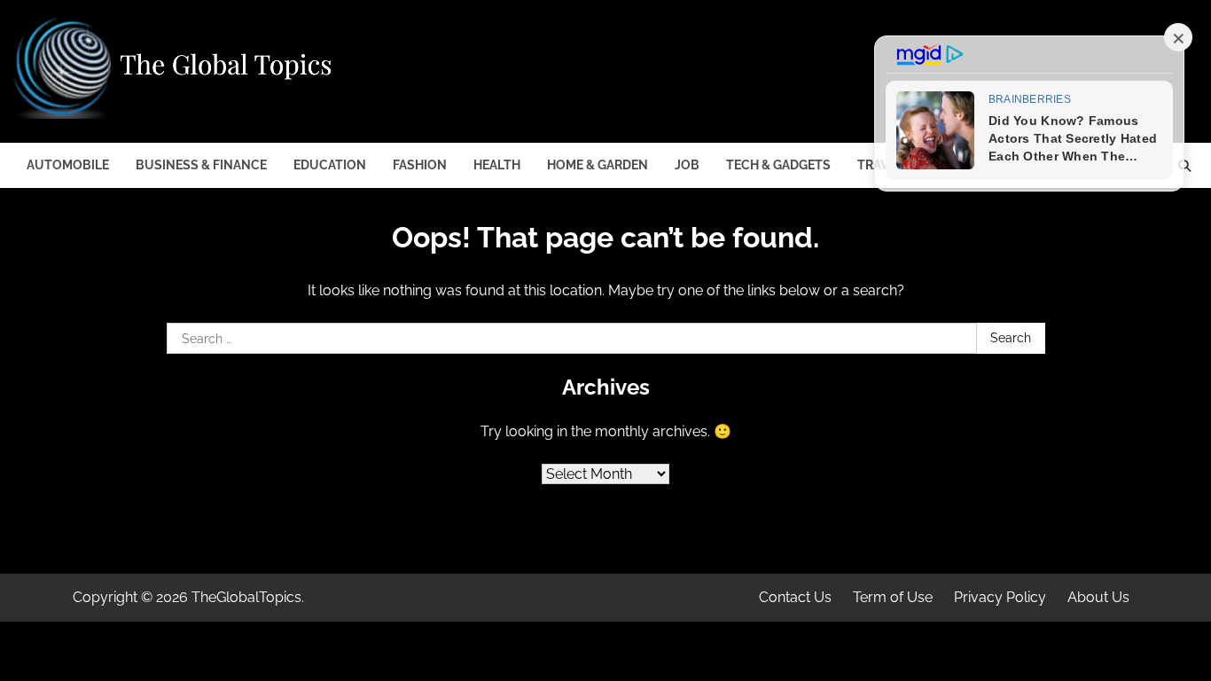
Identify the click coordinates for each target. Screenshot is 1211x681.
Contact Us (795, 597)
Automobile (68, 165)
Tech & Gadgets (778, 165)
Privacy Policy (1000, 597)
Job (687, 165)
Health (496, 165)
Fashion (420, 165)
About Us (1098, 597)
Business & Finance (201, 165)
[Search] (1184, 166)
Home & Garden (597, 165)
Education (329, 165)
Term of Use (893, 597)
